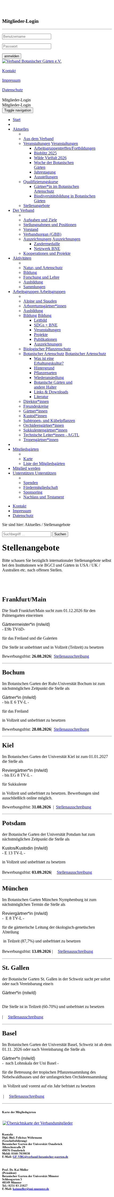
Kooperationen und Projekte (47, 253)
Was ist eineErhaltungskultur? (49, 360)
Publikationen (45, 339)
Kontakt (19, 506)
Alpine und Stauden (40, 301)
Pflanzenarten (45, 373)
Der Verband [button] (23, 210)
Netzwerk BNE (47, 248)
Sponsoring (32, 492)
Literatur (41, 396)
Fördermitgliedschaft (40, 487)
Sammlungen (34, 287)
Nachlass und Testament (43, 497)
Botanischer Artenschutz (43, 353)
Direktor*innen (36, 401)
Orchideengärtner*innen (43, 425)
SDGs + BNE (46, 325)
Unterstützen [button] (24, 473)
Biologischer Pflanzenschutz (47, 349)
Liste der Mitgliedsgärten (44, 463)
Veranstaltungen (36, 143)
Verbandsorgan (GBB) (42, 234)
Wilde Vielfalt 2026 (50, 158)
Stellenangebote (36, 205)
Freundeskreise (36, 406)
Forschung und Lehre (41, 277)
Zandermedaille (47, 244)
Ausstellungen (46, 177)
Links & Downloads (51, 392)
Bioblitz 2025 (45, 153)
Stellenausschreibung (71, 656)
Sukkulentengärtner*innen (45, 430)
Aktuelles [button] (21, 129)
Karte (28, 459)
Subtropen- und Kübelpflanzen (49, 420)
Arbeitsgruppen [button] (26, 291)
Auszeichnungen (37, 239)
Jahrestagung (45, 172)
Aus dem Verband (38, 138)
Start (16, 119)
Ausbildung (33, 282)
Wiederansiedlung (49, 377)
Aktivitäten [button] (22, 258)
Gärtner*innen (35, 411)
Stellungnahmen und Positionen (49, 224)
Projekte (41, 334)
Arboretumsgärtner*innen (44, 306)
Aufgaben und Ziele (40, 220)
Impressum (22, 511)
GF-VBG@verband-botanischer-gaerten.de (40, 1156)
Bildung (30, 272)
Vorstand (30, 229)
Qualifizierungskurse (40, 181)
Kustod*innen (35, 416)
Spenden (30, 482)
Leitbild (40, 320)
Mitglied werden (26, 468)
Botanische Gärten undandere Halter (53, 384)
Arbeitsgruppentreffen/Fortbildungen (64, 148)
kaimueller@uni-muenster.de (31, 1188)
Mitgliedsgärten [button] (26, 449)
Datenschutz (23, 515)
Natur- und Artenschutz (43, 267)
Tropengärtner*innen (40, 439)
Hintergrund (44, 368)
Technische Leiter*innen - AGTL (51, 435)
